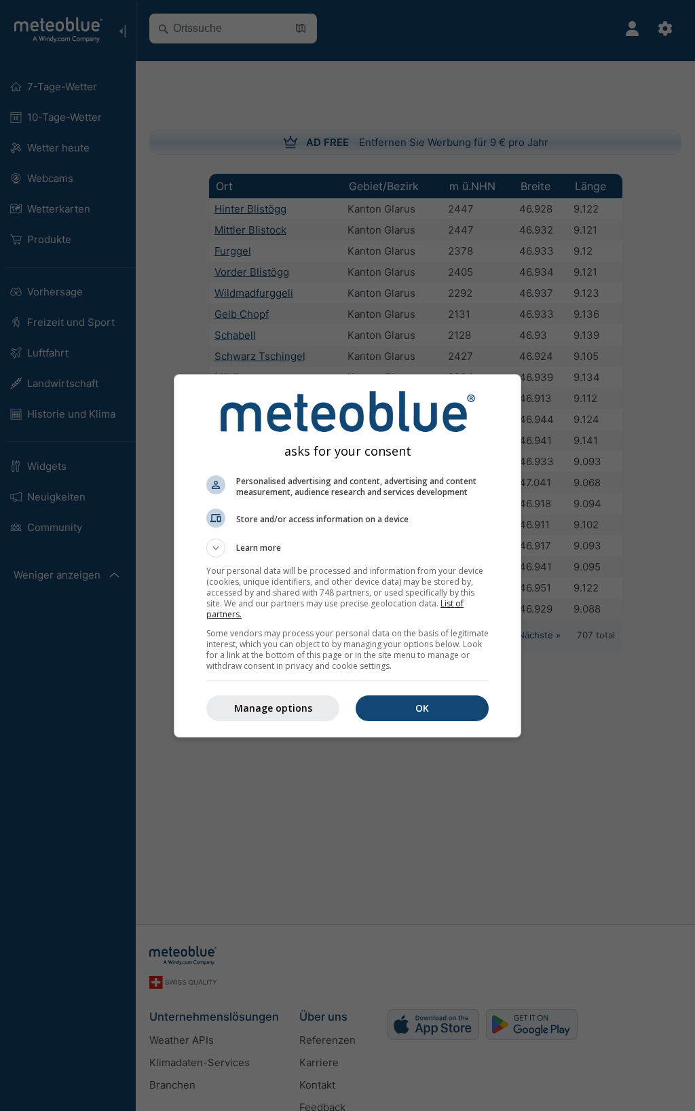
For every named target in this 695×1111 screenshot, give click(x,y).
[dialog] (347, 555)
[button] (347, 548)
